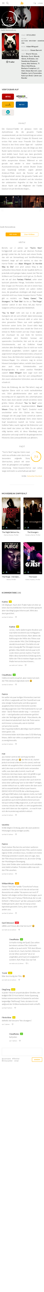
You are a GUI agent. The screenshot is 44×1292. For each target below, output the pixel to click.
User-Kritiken (29, 234)
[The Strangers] (32, 512)
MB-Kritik (13, 234)
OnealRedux (7, 675)
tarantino (5, 824)
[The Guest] (32, 556)
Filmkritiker (6, 1017)
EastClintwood (8, 923)
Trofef (4, 973)
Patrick (5, 694)
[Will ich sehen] (6, 528)
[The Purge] (11, 556)
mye (3, 753)
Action (24, 41)
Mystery (32, 41)
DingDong (6, 989)
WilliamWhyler (8, 883)
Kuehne (5, 601)
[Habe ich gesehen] (3, 528)
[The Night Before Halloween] (11, 512)
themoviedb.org (11, 30)
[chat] (34, 3)
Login (40, 3)
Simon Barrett (36, 50)
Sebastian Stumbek (34, 476)
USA (23, 43)
